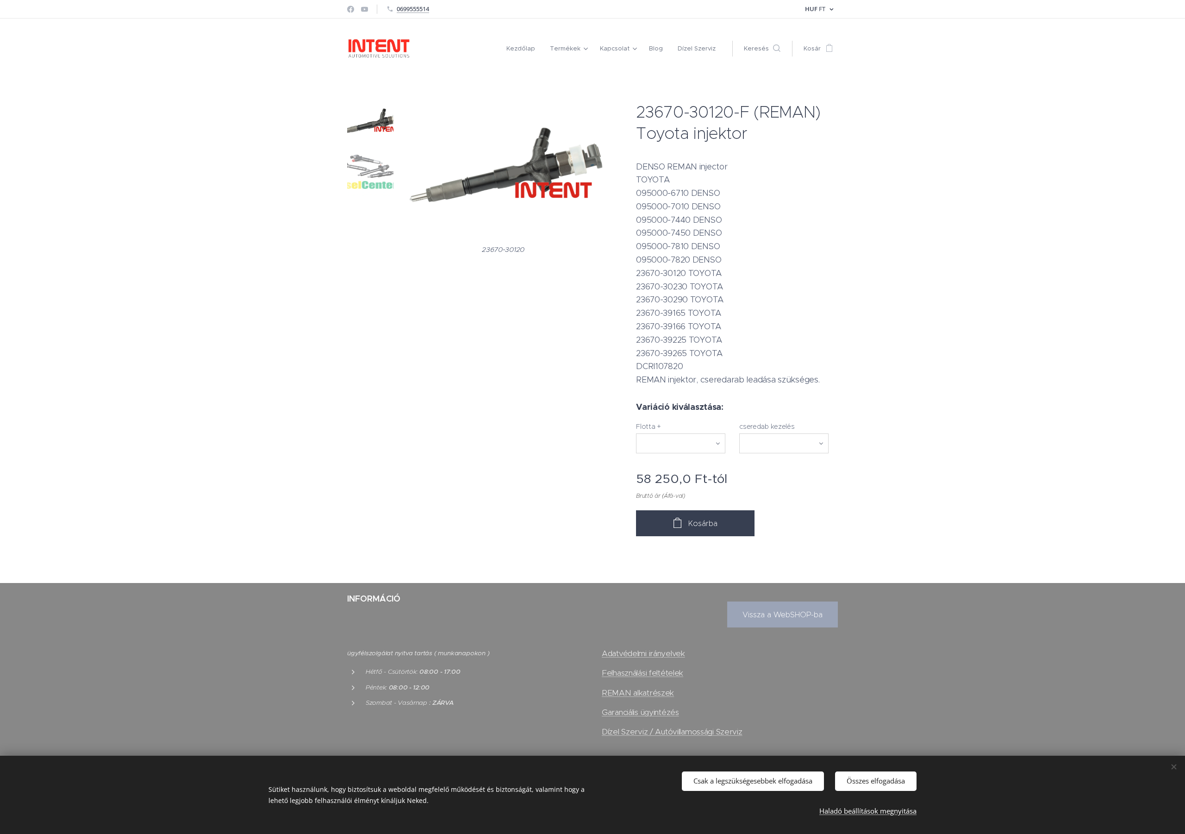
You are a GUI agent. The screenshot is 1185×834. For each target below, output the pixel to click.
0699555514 (413, 9)
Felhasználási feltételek (642, 673)
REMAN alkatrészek (638, 693)
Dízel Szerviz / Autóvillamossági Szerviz (672, 732)
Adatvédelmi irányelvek (643, 653)
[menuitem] (523, 48)
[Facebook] (350, 9)
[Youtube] (364, 9)
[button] (762, 48)
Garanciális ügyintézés (640, 712)
